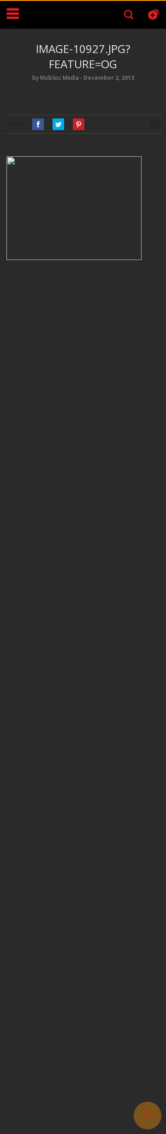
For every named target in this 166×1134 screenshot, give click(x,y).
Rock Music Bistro (48, 15)
